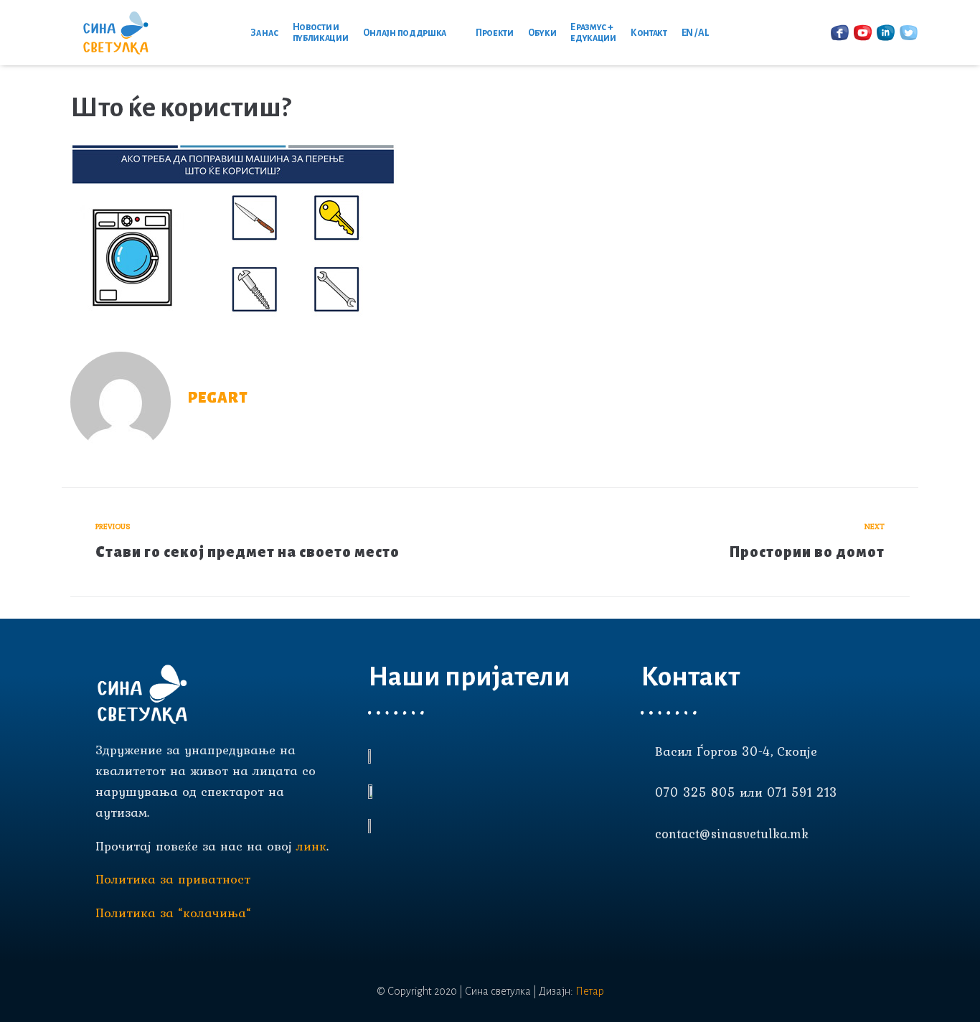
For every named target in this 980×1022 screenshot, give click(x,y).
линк (311, 845)
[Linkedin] (699, 878)
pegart (218, 397)
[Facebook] (648, 878)
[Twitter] (725, 878)
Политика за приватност (172, 879)
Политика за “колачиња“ (173, 912)
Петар (589, 991)
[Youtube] (674, 878)
